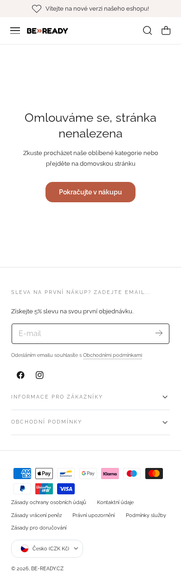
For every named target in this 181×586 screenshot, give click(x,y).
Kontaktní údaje (115, 502)
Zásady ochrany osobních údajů (48, 502)
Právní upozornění (93, 515)
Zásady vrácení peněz (36, 515)
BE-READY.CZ (47, 568)
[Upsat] (159, 333)
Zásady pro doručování (38, 527)
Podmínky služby (146, 515)
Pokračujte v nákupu (90, 192)
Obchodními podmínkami (112, 355)
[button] (15, 30)
